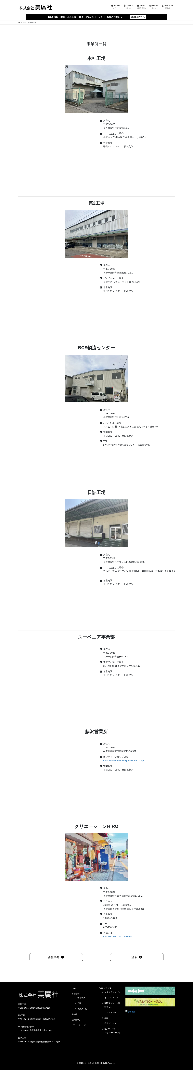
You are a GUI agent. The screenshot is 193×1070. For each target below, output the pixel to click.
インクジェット (111, 997)
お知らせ (76, 1014)
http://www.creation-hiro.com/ (117, 936)
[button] (56, 957)
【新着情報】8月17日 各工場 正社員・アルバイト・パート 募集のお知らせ (84, 17)
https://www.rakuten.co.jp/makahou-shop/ (123, 760)
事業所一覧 (82, 1009)
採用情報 (76, 1020)
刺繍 (106, 1018)
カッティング (110, 1012)
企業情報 (76, 994)
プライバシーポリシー (82, 1025)
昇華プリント (110, 1023)
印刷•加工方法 (105, 988)
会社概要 (81, 997)
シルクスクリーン (112, 992)
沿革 (79, 1003)
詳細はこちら (138, 17)
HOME (75, 988)
